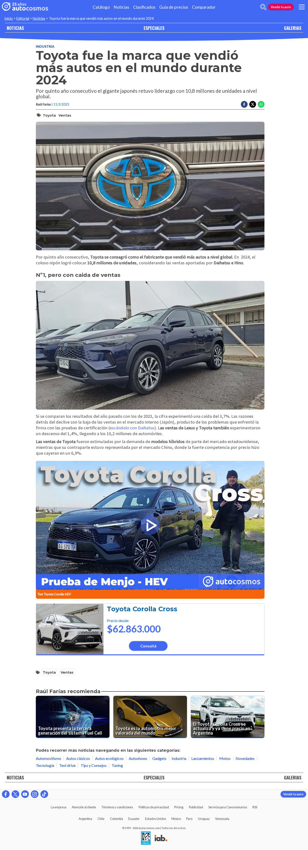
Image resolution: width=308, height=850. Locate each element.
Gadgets (159, 758)
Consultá (148, 646)
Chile (100, 819)
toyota (49, 115)
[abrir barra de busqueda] (263, 7)
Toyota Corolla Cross (142, 609)
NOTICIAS (15, 28)
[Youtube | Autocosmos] (25, 794)
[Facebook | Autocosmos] (6, 794)
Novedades (245, 758)
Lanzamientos (202, 758)
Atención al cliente (84, 807)
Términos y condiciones (117, 807)
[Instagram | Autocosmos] (34, 794)
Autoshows (138, 758)
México (176, 819)
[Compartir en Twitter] (252, 104)
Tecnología (45, 765)
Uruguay (204, 819)
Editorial (22, 18)
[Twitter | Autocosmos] (15, 794)
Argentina (85, 819)
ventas (64, 115)
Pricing (178, 807)
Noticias (121, 7)
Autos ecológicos (109, 758)
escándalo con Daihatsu (132, 428)
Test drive (67, 765)
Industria (45, 46)
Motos (225, 758)
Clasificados (144, 7)
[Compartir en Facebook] (244, 104)
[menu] (301, 7)
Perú (189, 819)
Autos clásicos (78, 758)
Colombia (116, 819)
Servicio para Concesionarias (227, 807)
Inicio (8, 18)
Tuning (117, 765)
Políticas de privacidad (154, 807)
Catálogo (101, 7)
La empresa (58, 807)
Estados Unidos (155, 819)
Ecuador (134, 819)
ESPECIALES (154, 28)
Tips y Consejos (94, 765)
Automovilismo (48, 758)
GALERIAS (292, 28)
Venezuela (222, 819)
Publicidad (196, 807)
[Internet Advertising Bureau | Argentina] (160, 838)
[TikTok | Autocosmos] (44, 794)
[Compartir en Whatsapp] (261, 104)
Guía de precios (173, 7)
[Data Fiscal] (146, 838)
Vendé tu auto (281, 7)
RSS (254, 807)
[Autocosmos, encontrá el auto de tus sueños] (25, 7)
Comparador (204, 7)
